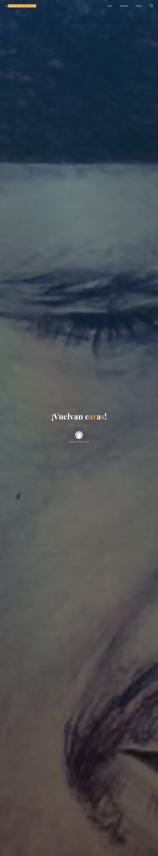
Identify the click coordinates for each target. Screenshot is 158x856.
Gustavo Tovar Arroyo (21, 6)
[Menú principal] (151, 6)
